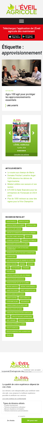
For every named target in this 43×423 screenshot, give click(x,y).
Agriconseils (11, 221)
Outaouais (16, 268)
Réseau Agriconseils (28, 286)
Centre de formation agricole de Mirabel (21, 233)
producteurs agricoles (15, 279)
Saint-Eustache (12, 290)
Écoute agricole (12, 328)
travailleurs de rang (14, 309)
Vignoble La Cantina (26, 320)
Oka (8, 268)
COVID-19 (28, 236)
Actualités (9, 91)
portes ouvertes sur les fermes (18, 275)
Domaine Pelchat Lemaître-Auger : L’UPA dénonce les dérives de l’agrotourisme (21, 178)
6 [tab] (25, 151)
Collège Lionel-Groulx (15, 236)
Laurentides (11, 256)
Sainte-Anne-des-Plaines (15, 294)
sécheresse (25, 301)
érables (9, 335)
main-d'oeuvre (12, 264)
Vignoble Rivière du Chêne (16, 324)
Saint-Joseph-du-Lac (28, 290)
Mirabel (22, 264)
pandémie (26, 268)
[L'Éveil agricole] (21, 9)
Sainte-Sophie (12, 298)
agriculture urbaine (14, 229)
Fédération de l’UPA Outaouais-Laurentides (18, 248)
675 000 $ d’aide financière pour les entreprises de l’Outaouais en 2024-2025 (22, 193)
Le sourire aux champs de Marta (20, 172)
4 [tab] (22, 151)
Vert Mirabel (11, 320)
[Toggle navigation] (21, 21)
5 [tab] (23, 151)
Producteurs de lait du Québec (18, 283)
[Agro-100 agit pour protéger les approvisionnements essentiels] (21, 73)
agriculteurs (24, 221)
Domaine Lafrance (13, 240)
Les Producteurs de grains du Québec (20, 260)
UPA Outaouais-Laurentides (22, 316)
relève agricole (12, 286)
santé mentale (24, 298)
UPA (8, 316)
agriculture (31, 225)
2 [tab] (19, 151)
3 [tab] (20, 151)
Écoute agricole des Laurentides (18, 331)
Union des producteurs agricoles (19, 313)
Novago (30, 264)
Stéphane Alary (12, 301)
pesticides (10, 271)
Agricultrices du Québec (15, 225)
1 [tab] (18, 151)
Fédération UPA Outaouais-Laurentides (21, 253)
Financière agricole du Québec (17, 244)
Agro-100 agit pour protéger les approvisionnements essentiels (20, 97)
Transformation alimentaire (17, 305)
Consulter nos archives (21, 154)
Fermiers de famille (29, 240)
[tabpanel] (21, 133)
